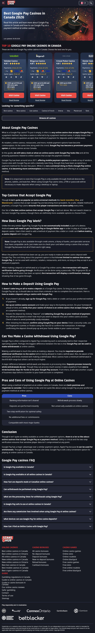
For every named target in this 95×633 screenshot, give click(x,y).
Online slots (68, 554)
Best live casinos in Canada (13, 565)
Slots (87, 111)
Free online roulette (71, 568)
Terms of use (7, 596)
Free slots (67, 565)
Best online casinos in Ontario (15, 554)
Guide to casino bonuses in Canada (14, 583)
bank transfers (67, 200)
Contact (5, 593)
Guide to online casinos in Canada (17, 580)
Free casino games (71, 562)
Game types (12, 74)
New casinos (21, 111)
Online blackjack (70, 559)
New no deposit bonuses (43, 559)
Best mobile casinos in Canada (15, 568)
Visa (68, 111)
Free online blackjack (72, 571)
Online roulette (69, 557)
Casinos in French (48, 111)
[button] (15, 63)
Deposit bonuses (39, 557)
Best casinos (8, 111)
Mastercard (78, 111)
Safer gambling (8, 590)
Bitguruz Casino (37, 61)
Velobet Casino (11, 61)
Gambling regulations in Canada (16, 577)
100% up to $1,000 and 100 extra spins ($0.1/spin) (41, 85)
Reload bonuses (39, 562)
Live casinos (33, 111)
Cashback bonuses (40, 565)
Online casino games (72, 551)
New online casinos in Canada (15, 559)
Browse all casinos (47, 118)
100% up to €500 (65, 83)
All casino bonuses (40, 551)
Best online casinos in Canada (15, 551)
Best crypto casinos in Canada (15, 571)
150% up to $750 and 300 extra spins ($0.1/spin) (14, 85)
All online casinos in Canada (14, 557)
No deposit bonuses (41, 554)
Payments (13, 68)
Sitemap (5, 598)
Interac (60, 111)
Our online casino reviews (13, 587)
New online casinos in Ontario (15, 562)
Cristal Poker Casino (65, 61)
